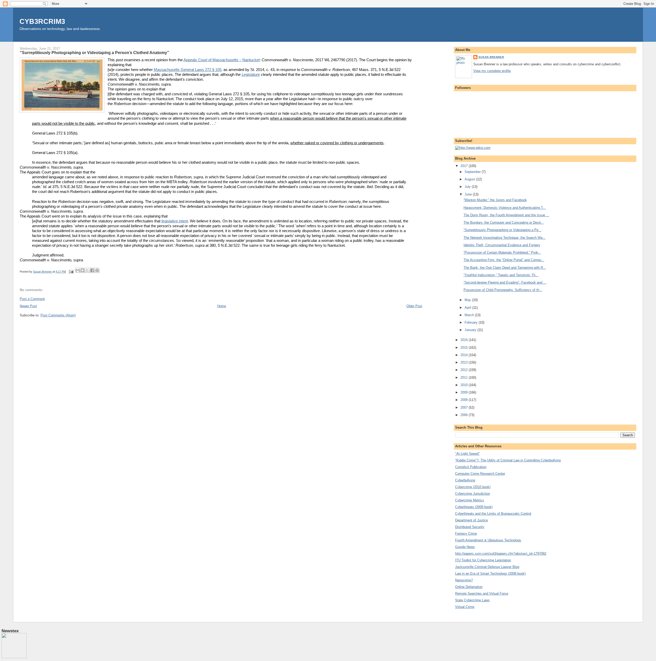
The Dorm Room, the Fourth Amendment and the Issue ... (506, 215)
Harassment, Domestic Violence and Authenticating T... (505, 208)
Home (221, 306)
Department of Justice (471, 520)
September (473, 172)
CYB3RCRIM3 (42, 21)
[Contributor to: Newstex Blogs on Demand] (14, 657)
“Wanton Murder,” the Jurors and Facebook (495, 200)
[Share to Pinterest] (97, 270)
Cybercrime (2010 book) (472, 487)
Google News (465, 547)
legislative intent (174, 221)
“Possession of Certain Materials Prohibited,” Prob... (502, 252)
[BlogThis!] (82, 270)
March (470, 315)
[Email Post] (71, 271)
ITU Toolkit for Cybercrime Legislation (483, 560)
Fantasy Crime (466, 533)
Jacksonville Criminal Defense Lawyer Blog (487, 567)
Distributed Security (469, 527)
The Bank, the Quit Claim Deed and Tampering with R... (505, 268)
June (469, 194)
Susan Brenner (491, 57)
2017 (464, 166)
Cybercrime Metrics (469, 500)
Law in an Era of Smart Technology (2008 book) (490, 573)
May (468, 300)
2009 (464, 392)
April (468, 307)
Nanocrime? (464, 580)
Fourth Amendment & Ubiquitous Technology (488, 540)
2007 (464, 407)
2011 (464, 377)
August (470, 179)
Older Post (414, 306)
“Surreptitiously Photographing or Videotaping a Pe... (502, 230)
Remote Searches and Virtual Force (481, 593)
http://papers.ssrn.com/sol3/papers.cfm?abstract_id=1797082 (500, 553)
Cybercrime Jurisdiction (472, 493)
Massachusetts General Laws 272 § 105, (188, 70)
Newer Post (28, 306)
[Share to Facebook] (92, 270)
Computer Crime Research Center (480, 474)
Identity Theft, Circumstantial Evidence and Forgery (502, 245)
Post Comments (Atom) (58, 315)
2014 (464, 355)
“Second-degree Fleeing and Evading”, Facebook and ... (505, 282)
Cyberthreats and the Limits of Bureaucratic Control (493, 513)
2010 (464, 385)
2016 (464, 340)
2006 (464, 415)
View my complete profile (492, 71)
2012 (464, 370)
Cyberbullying (465, 480)
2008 (464, 400)
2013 (464, 362)
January (471, 330)
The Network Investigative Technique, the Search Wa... (505, 238)
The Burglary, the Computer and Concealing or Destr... (504, 222)
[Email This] (77, 270)
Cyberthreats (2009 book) (474, 507)
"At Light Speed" (467, 454)
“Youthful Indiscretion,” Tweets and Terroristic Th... (501, 275)
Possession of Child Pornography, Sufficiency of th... (503, 290)
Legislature (251, 75)
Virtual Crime (464, 607)
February (472, 322)
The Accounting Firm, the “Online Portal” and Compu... (504, 260)
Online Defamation (469, 587)
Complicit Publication (470, 467)
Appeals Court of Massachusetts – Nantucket (221, 60)
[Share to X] (87, 270)
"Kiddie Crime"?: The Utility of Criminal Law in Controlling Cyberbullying (508, 460)
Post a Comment (32, 299)
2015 (464, 347)
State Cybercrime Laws (472, 600)
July (468, 187)
